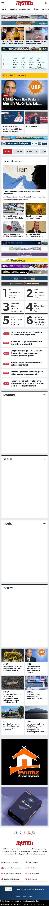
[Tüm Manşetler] (44, 161)
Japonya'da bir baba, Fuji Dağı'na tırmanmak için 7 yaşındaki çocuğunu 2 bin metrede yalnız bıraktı (28, 383)
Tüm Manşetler (33, 873)
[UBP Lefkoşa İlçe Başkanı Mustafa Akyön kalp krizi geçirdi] (36, 655)
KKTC (4, 10)
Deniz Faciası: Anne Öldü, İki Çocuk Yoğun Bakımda (40, 322)
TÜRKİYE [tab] (18, 152)
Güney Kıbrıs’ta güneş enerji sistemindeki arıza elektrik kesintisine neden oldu (16, 308)
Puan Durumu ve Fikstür (12, 873)
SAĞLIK (7, 459)
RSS (9, 889)
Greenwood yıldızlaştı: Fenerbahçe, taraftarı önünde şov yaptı (12, 668)
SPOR (5, 664)
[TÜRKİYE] (44, 588)
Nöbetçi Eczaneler (11, 862)
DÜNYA (36, 10)
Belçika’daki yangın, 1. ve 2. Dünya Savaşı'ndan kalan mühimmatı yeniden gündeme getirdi (26, 353)
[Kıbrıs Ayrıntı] (24, 3)
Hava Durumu (33, 862)
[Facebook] (16, 833)
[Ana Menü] (2, 3)
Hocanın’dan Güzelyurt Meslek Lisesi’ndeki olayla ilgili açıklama (14, 295)
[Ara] (46, 3)
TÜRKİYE (13, 10)
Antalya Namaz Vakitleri (13, 868)
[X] (20, 833)
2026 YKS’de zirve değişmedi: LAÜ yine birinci (16, 322)
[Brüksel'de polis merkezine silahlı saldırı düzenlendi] (36, 683)
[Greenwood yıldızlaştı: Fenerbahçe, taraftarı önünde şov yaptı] (12, 655)
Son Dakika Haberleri (11, 879)
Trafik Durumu (33, 868)
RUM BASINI (24, 10)
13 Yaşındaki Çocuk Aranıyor (14, 75)
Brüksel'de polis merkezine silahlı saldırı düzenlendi (34, 696)
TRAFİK (7, 523)
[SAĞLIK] (44, 459)
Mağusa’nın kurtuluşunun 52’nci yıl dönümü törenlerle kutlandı (39, 295)
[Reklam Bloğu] (24, 17)
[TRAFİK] (44, 524)
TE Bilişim (30, 896)
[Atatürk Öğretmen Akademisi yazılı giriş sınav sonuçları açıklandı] (12, 712)
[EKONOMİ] (44, 395)
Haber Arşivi (32, 879)
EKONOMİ (9, 395)
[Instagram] (24, 833)
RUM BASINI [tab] (32, 152)
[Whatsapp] (33, 833)
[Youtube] (29, 833)
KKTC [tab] (7, 152)
